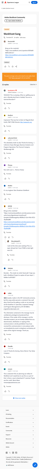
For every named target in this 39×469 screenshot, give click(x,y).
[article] (19, 99)
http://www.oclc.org (26, 122)
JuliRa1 (10, 293)
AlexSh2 (10, 185)
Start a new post (16, 78)
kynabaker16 (11, 90)
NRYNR (10, 206)
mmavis (10, 369)
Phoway (10, 165)
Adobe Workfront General (8, 8)
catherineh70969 (12, 138)
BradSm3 (10, 115)
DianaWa (10, 346)
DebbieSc (10, 268)
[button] (9, 37)
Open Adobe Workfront (14, 21)
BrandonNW (11, 41)
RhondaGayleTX (15, 241)
